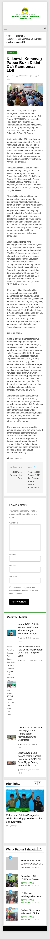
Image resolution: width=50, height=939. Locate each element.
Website (13, 576)
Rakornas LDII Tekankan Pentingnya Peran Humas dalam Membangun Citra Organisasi (30, 733)
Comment (14, 523)
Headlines (13, 810)
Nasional (12, 53)
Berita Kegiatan (27, 866)
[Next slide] (39, 783)
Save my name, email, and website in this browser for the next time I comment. (23, 590)
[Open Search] (45, 28)
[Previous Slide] (36, 783)
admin (11, 76)
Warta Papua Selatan (30, 869)
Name (12, 555)
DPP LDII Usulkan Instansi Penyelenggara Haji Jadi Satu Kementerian (23, 818)
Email (12, 566)
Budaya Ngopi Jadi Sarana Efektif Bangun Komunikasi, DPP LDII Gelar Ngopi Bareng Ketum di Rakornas (29, 759)
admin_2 (23, 638)
